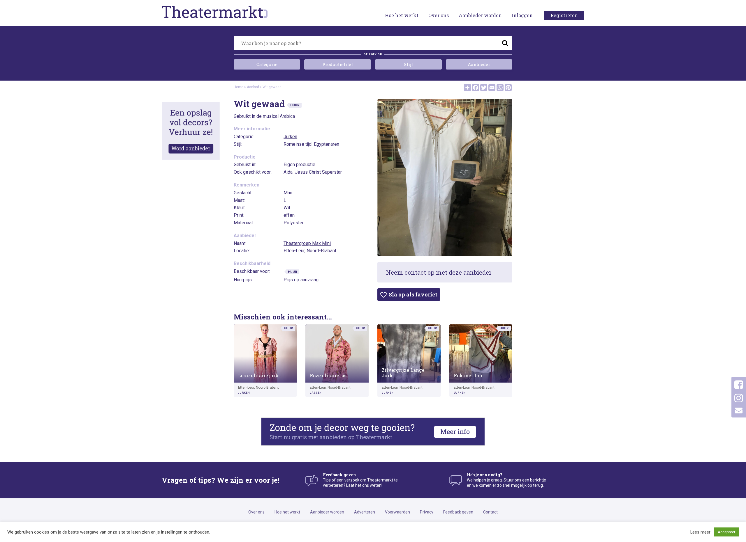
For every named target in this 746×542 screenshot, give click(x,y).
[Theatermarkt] (229, 12)
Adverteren (364, 512)
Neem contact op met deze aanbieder (439, 272)
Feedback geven (458, 512)
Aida (288, 172)
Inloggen (522, 15)
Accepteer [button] (726, 532)
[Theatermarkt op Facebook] (738, 385)
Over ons (438, 15)
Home (238, 87)
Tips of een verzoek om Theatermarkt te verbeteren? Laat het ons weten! (360, 480)
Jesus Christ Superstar (318, 172)
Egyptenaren (326, 144)
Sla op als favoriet (412, 294)
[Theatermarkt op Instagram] (738, 398)
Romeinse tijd (298, 144)
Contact (490, 512)
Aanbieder (479, 64)
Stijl (408, 64)
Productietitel (337, 64)
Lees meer (700, 532)
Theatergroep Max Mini (307, 243)
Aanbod (253, 87)
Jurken (290, 136)
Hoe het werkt (401, 15)
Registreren (564, 15)
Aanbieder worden (480, 15)
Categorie (266, 64)
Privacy (426, 512)
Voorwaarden (397, 512)
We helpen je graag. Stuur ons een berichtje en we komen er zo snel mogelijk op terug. (506, 480)
